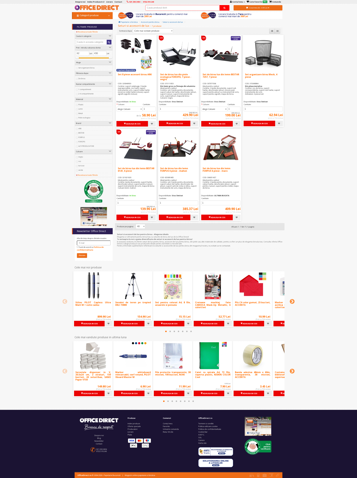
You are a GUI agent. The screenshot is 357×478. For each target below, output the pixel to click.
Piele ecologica (84, 118)
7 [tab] (191, 331)
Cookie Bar (203, 432)
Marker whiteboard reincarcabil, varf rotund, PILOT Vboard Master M (133, 375)
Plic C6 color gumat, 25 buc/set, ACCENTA (252, 303)
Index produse (134, 423)
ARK (79, 128)
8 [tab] (193, 401)
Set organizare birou (86, 68)
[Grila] (277, 31)
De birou (81, 78)
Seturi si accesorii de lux (173, 22)
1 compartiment (84, 89)
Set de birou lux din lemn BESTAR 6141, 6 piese (136, 169)
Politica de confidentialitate (209, 429)
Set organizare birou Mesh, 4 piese (261, 75)
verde (80, 170)
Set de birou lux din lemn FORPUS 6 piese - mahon (174, 169)
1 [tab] (166, 331)
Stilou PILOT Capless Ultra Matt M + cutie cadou (93, 303)
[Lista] (272, 31)
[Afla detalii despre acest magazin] (93, 191)
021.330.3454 (101, 449)
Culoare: (121, 104)
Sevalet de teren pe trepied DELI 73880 (133, 303)
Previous (65, 301)
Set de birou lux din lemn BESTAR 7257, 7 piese (221, 75)
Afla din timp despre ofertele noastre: (92, 238)
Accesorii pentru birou (150, 22)
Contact (99, 443)
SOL (200, 437)
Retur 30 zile (168, 432)
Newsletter (99, 441)
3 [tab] (174, 331)
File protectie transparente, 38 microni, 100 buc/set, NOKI (173, 373)
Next (292, 301)
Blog (99, 438)
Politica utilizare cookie (208, 426)
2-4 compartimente (86, 94)
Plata (130, 434)
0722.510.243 (101, 451)
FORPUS (81, 137)
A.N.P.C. (201, 434)
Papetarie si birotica (129, 22)
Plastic (80, 104)
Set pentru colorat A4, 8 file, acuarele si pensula (173, 303)
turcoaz (81, 165)
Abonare (82, 255)
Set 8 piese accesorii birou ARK (135, 74)
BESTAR (81, 133)
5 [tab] (182, 331)
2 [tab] (170, 331)
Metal (80, 113)
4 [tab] (178, 331)
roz (79, 161)
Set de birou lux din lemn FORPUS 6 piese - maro (216, 169)
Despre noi (99, 435)
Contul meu (168, 423)
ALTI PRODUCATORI (86, 146)
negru (80, 157)
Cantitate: (146, 104)
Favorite (166, 426)
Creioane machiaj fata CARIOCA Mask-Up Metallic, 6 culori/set (213, 305)
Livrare (130, 432)
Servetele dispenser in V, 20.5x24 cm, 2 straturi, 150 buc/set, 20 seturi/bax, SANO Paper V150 (93, 376)
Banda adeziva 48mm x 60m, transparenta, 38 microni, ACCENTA (252, 375)
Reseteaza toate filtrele (88, 32)
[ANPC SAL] (215, 451)
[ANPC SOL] (215, 462)
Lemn (80, 109)
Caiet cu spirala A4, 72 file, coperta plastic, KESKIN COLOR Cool (213, 375)
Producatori (133, 429)
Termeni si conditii (206, 423)
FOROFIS (81, 141)
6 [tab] (187, 331)
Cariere (201, 440)
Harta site (202, 443)
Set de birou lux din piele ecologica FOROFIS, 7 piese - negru (175, 77)
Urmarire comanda (171, 429)
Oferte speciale (134, 426)
